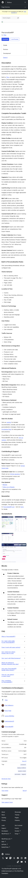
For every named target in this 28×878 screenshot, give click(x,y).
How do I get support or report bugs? (8, 675)
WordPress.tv (6, 833)
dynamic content (22, 771)
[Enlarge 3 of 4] (11, 535)
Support (5, 57)
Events (17, 828)
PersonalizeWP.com (8, 507)
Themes (17, 815)
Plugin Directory (6, 7)
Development (7, 53)
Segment (24, 774)
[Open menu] (25, 2)
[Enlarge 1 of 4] (11, 518)
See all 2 (24, 761)
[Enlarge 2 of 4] (24, 518)
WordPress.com (7, 839)
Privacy (4, 820)
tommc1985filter (9, 716)
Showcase (18, 812)
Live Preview (14, 39)
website (9, 422)
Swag (17, 833)
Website (5, 484)
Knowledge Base (6, 429)
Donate (18, 831)
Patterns (17, 820)
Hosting (4, 817)
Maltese (7, 854)
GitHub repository (15, 474)
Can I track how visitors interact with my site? (8, 652)
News (3, 815)
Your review (5, 790)
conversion (23, 764)
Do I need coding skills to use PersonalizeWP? (8, 641)
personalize (17, 774)
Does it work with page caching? (11, 647)
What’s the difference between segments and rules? (10, 663)
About (3, 812)
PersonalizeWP (9, 726)
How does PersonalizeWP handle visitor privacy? (9, 669)
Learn (3, 825)
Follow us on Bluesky (9, 487)
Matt (4, 841)
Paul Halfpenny (9, 705)
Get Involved (18, 825)
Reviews (5, 49)
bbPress (5, 844)
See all (24, 790)
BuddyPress (6, 847)
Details (5, 45)
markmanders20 (9, 721)
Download (5, 39)
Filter (5, 35)
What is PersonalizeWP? (8, 636)
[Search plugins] (18, 17)
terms (22, 507)
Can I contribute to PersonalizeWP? (7, 681)
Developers (5, 831)
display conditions (21, 767)
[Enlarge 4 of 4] (24, 545)
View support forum (7, 802)
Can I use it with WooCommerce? (11, 658)
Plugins (17, 817)
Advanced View (6, 778)
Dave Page (8, 710)
